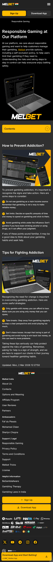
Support (6, 459)
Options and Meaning (13, 394)
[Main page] (10, 4)
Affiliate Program (10, 399)
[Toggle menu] (49, 4)
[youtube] (12, 542)
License (6, 470)
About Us (7, 383)
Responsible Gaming (12, 443)
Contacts (6, 389)
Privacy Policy (9, 448)
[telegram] (20, 542)
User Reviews (9, 405)
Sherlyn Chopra (10, 432)
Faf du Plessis (9, 421)
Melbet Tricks (9, 464)
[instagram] (27, 542)
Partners (6, 410)
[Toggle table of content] (47, 128)
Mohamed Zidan (10, 427)
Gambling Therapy (11, 486)
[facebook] (35, 542)
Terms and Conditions (13, 454)
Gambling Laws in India (14, 491)
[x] (5, 542)
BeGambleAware (10, 481)
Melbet (5, 21)
